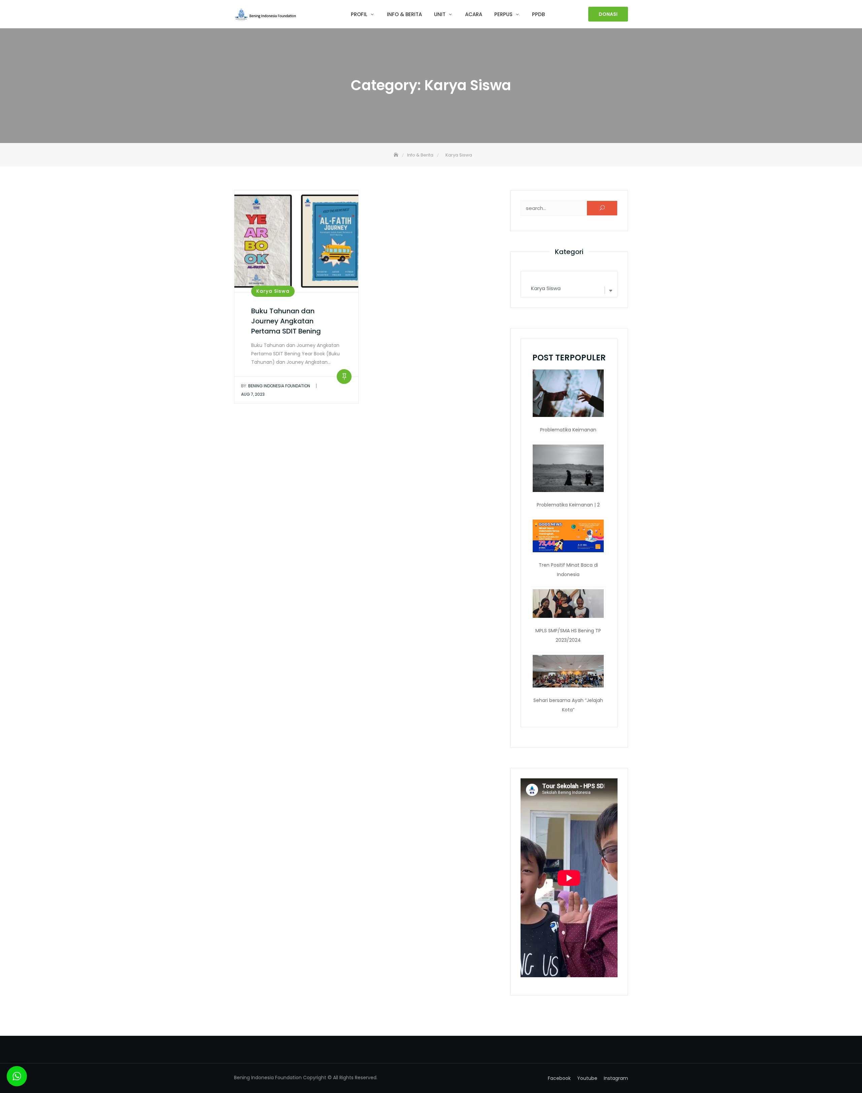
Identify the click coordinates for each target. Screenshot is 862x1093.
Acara (473, 14)
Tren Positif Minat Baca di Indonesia (568, 570)
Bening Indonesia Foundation (275, 386)
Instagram (616, 1078)
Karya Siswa (273, 291)
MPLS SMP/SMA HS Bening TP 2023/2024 (568, 635)
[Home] (396, 155)
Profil (359, 14)
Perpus (503, 14)
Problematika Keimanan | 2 (568, 504)
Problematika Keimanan (568, 429)
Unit (439, 14)
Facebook (559, 1078)
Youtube (587, 1078)
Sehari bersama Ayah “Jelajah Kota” (568, 705)
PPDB (538, 14)
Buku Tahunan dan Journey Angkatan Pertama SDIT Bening (286, 321)
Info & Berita (404, 14)
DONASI (608, 14)
